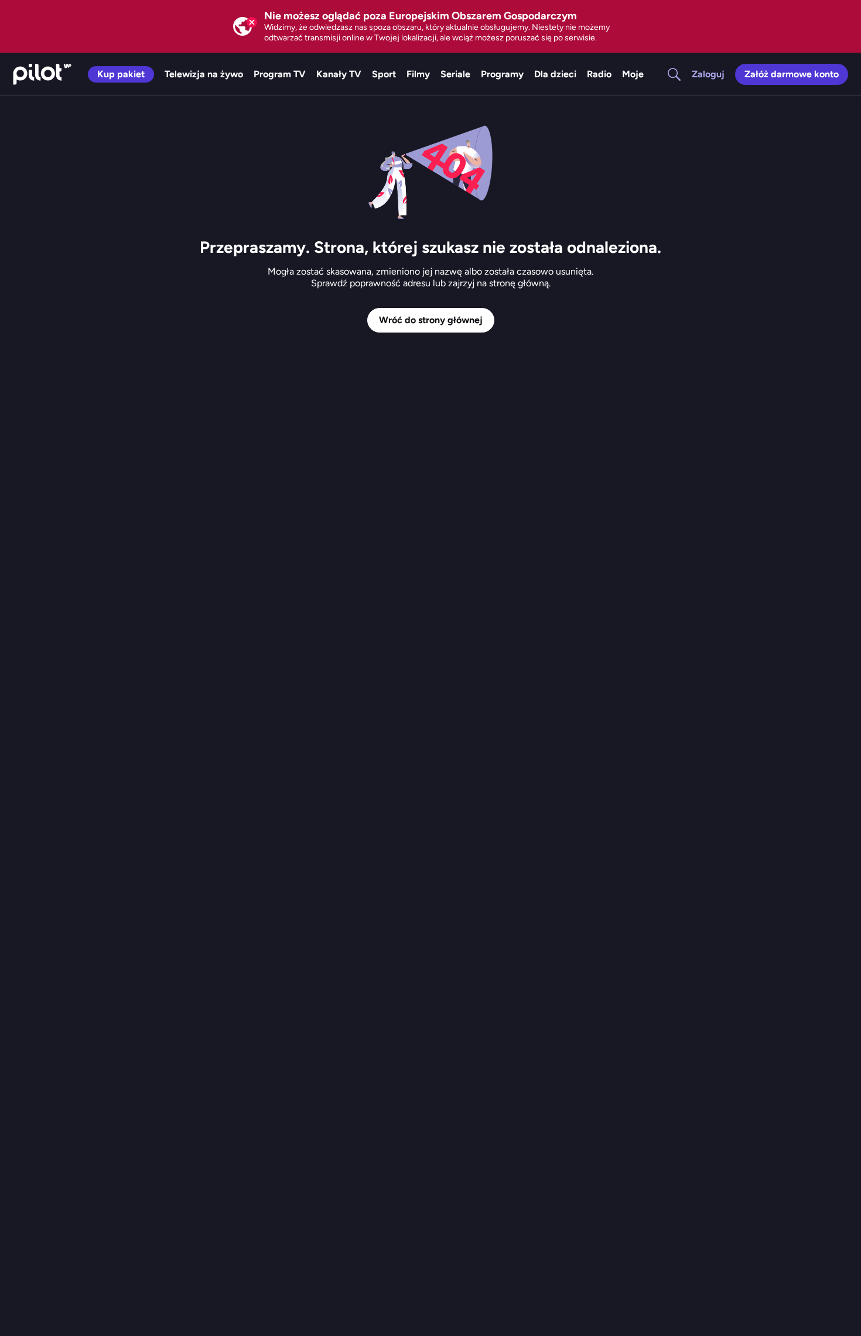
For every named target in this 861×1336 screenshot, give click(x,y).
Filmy (418, 74)
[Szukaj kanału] (667, 74)
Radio (599, 74)
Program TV (280, 74)
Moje (633, 74)
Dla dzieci (555, 74)
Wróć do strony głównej (431, 320)
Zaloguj (708, 74)
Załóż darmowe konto (791, 74)
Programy (502, 74)
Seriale (455, 74)
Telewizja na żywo (204, 74)
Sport (384, 74)
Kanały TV (338, 74)
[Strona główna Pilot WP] (42, 74)
